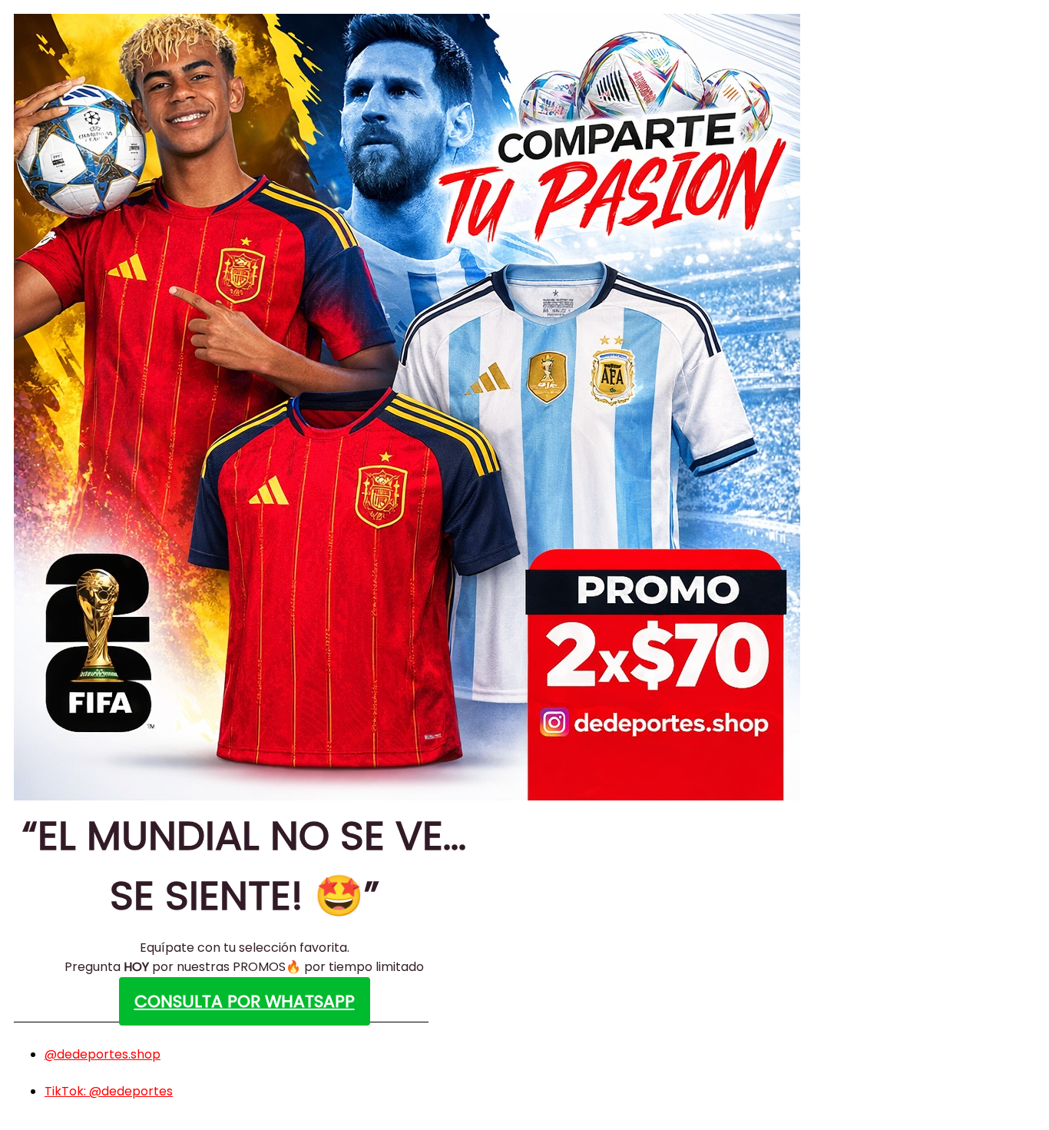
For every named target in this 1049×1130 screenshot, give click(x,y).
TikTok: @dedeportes (109, 1091)
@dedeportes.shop (102, 1054)
